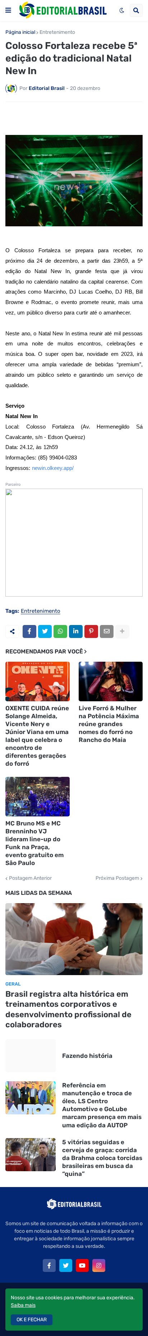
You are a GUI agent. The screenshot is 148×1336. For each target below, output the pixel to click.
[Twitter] (45, 631)
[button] (8, 10)
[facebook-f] (49, 1265)
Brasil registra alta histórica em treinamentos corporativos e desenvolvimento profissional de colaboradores (68, 1009)
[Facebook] (29, 631)
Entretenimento (57, 32)
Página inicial (20, 32)
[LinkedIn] (76, 631)
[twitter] (65, 1265)
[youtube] (82, 1265)
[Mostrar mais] (122, 631)
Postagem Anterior (30, 878)
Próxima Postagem (117, 878)
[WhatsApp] (60, 631)
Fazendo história (87, 1055)
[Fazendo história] (30, 1055)
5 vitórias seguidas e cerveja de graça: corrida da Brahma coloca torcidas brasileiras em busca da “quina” (102, 1157)
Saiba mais (23, 1305)
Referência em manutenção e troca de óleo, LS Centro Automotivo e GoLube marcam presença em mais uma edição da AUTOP (102, 1105)
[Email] (107, 631)
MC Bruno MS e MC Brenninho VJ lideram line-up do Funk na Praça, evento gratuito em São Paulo (34, 843)
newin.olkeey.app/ (53, 468)
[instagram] (98, 1265)
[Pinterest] (91, 631)
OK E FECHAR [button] (32, 1320)
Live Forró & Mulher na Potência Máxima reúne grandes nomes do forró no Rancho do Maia (109, 724)
